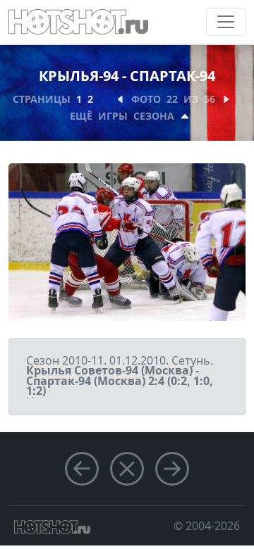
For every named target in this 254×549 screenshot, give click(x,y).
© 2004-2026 (207, 526)
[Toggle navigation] (226, 22)
